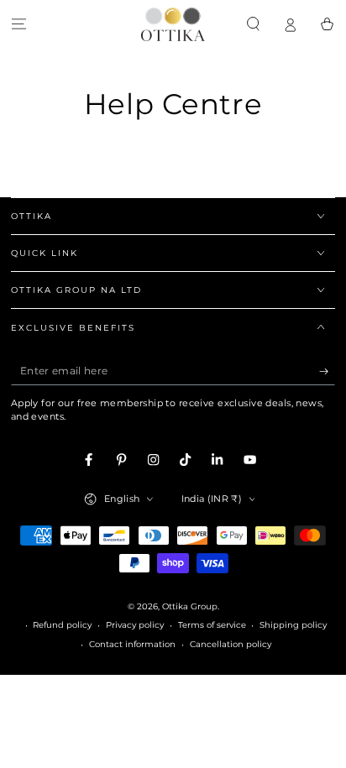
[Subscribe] (327, 371)
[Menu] (18, 23)
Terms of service (212, 624)
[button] (252, 23)
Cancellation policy (230, 644)
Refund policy (62, 624)
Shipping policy (293, 624)
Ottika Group (190, 606)
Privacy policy (135, 624)
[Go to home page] (173, 24)
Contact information (132, 644)
